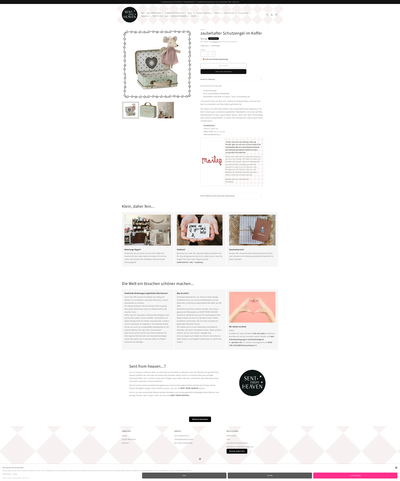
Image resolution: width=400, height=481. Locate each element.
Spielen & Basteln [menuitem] (203, 13)
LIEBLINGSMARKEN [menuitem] (178, 16)
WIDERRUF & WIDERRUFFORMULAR (240, 447)
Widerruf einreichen (200, 419)
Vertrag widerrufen (237, 451)
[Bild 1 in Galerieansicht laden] (130, 110)
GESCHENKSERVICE (181, 436)
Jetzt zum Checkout (223, 72)
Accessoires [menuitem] (243, 13)
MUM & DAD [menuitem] (158, 16)
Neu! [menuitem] (143, 13)
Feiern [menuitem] (217, 13)
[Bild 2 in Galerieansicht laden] (148, 110)
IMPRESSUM (231, 436)
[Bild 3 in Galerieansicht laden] (166, 110)
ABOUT (124, 436)
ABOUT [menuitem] (194, 16)
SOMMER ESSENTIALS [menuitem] (174, 13)
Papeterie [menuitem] (145, 16)
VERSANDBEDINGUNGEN (183, 439)
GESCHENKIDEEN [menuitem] (153, 13)
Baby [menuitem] (190, 13)
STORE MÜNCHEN (129, 439)
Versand (215, 41)
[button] (267, 14)
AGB (228, 439)
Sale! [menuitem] (167, 16)
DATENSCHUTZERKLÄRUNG (237, 443)
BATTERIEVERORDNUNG (183, 443)
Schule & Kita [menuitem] (229, 13)
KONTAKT (125, 443)
